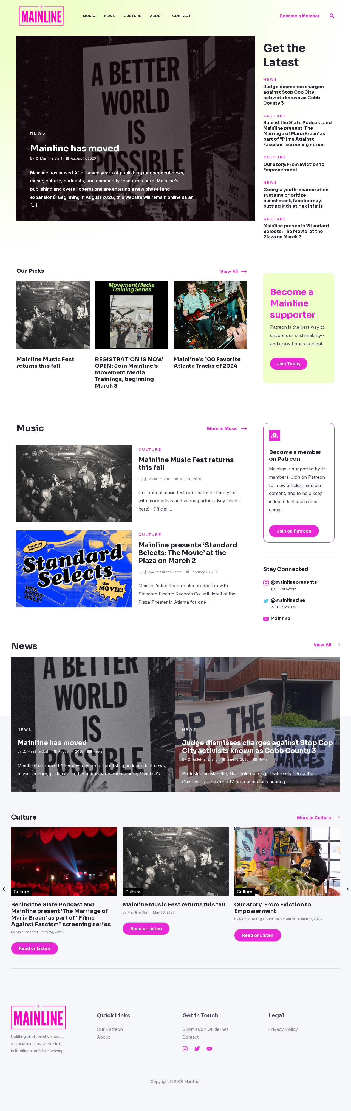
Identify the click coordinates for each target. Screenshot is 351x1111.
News (109, 15)
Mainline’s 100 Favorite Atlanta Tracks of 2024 (207, 362)
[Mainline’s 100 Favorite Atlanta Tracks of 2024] (210, 315)
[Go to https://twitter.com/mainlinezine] (299, 604)
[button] (300, 16)
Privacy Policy (283, 1029)
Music (89, 15)
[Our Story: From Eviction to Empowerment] (287, 861)
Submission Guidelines (205, 1029)
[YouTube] (209, 1048)
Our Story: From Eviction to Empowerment (293, 167)
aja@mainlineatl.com (165, 572)
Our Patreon (110, 1029)
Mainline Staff (51, 158)
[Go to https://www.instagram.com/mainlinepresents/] (299, 586)
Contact (181, 15)
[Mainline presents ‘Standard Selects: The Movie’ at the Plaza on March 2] (74, 568)
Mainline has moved (74, 148)
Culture (132, 15)
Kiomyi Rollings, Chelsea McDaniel (267, 919)
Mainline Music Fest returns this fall (45, 362)
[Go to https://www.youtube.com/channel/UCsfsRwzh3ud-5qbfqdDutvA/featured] (299, 619)
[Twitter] (197, 1048)
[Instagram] (185, 1048)
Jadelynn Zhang (205, 759)
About (156, 15)
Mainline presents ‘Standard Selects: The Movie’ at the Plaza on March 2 (296, 231)
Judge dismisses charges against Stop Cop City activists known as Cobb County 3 (293, 95)
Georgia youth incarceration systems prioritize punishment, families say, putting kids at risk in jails (296, 198)
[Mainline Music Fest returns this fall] (53, 315)
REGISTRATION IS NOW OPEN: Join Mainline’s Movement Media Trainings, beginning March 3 (129, 372)
